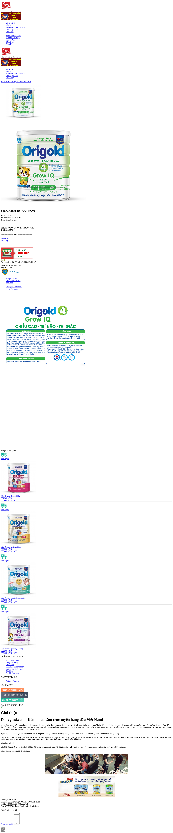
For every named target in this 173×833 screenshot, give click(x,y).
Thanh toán (10, 665)
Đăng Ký (9, 44)
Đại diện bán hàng (12, 673)
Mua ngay (5, 459)
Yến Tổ (8, 25)
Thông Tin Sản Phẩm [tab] (14, 287)
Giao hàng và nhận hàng (15, 667)
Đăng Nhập (10, 42)
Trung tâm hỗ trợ (12, 663)
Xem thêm (9, 283)
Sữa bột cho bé (16, 82)
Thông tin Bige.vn (12, 681)
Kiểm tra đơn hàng (13, 38)
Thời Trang (10, 32)
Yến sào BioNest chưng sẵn (16, 27)
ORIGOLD (26, 82)
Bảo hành (9, 671)
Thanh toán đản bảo (13, 281)
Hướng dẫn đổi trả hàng (14, 669)
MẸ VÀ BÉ (10, 23)
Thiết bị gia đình (12, 30)
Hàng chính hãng (12, 279)
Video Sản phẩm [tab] (12, 289)
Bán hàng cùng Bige (13, 36)
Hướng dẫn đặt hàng (13, 660)
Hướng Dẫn (10, 40)
